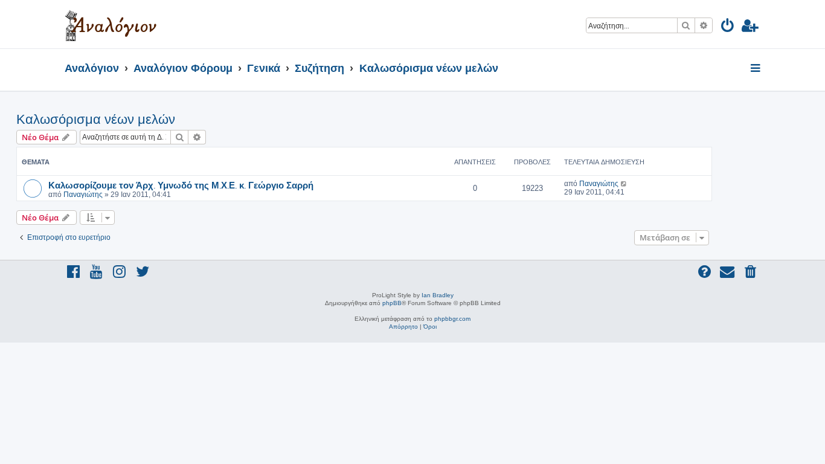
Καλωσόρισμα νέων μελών (95, 119)
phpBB (392, 303)
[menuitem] (728, 27)
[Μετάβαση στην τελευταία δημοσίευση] (624, 183)
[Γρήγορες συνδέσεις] (756, 69)
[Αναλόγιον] (111, 24)
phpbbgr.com (452, 318)
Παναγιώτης (83, 194)
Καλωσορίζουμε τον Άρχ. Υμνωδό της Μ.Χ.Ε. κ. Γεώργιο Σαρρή (180, 184)
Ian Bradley (438, 295)
